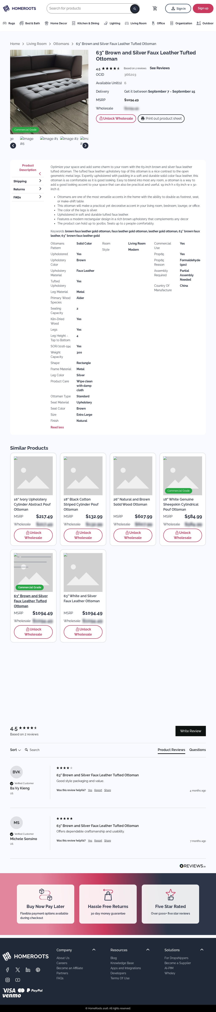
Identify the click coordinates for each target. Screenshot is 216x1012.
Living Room (139, 23)
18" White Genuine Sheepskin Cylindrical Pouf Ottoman (180, 504)
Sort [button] (14, 750)
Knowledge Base (122, 963)
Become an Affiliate (70, 968)
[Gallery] (49, 145)
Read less (57, 427)
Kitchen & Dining (88, 23)
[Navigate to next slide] (85, 146)
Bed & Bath (32, 23)
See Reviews (160, 68)
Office (161, 23)
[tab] (28, 169)
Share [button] (107, 790)
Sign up (203, 8)
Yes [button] (90, 790)
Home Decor (58, 23)
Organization (184, 23)
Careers (62, 963)
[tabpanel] (126, 297)
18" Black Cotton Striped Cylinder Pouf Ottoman (81, 504)
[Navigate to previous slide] (13, 146)
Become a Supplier (178, 963)
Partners (62, 973)
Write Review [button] (190, 731)
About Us (63, 958)
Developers (118, 973)
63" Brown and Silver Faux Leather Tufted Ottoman (31, 601)
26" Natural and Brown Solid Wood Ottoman (131, 501)
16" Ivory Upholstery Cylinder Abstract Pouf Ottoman (32, 504)
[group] (109, 69)
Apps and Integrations (126, 968)
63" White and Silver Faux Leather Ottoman (82, 598)
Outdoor (207, 23)
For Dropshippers (176, 958)
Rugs (11, 23)
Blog (114, 958)
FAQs (60, 978)
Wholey (170, 973)
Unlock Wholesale (118, 118)
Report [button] (98, 790)
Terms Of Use (120, 978)
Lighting (115, 23)
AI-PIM (169, 968)
